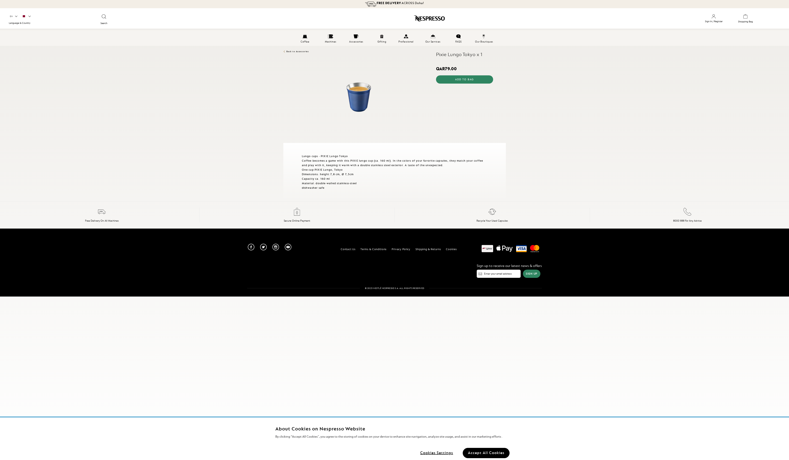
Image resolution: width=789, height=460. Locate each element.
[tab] (284, 144)
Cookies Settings (436, 452)
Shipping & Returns (428, 249)
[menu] (394, 38)
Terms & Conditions (373, 249)
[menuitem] (305, 38)
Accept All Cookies (486, 452)
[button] (13, 16)
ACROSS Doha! (400, 3)
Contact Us (348, 249)
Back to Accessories (297, 51)
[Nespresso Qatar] (340, 19)
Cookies (451, 249)
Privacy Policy (401, 249)
